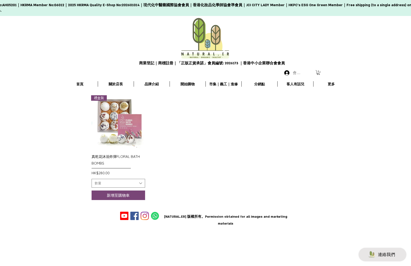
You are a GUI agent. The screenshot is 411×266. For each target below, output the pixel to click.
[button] (318, 72)
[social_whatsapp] (155, 216)
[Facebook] (134, 216)
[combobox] (118, 183)
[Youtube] (124, 216)
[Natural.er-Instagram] (145, 216)
